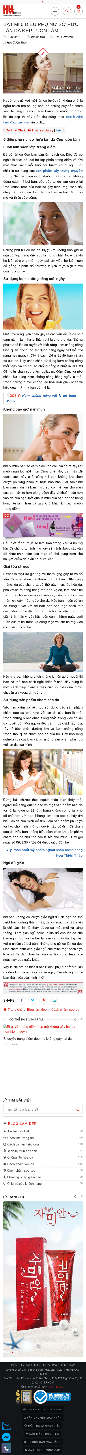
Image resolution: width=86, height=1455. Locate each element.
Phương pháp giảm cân (23, 1177)
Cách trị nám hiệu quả (22, 1144)
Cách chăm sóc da (20, 1164)
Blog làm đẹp (22, 1123)
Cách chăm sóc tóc (21, 1170)
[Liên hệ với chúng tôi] (6, 1448)
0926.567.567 (56, 1387)
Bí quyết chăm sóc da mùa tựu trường (34, 1034)
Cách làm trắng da (20, 1138)
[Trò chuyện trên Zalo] (6, 1426)
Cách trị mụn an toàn (21, 1151)
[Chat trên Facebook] (6, 1437)
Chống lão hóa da (19, 1157)
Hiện (59, 130)
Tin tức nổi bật (17, 1131)
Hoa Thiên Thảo (17, 42)
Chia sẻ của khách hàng (24, 1183)
